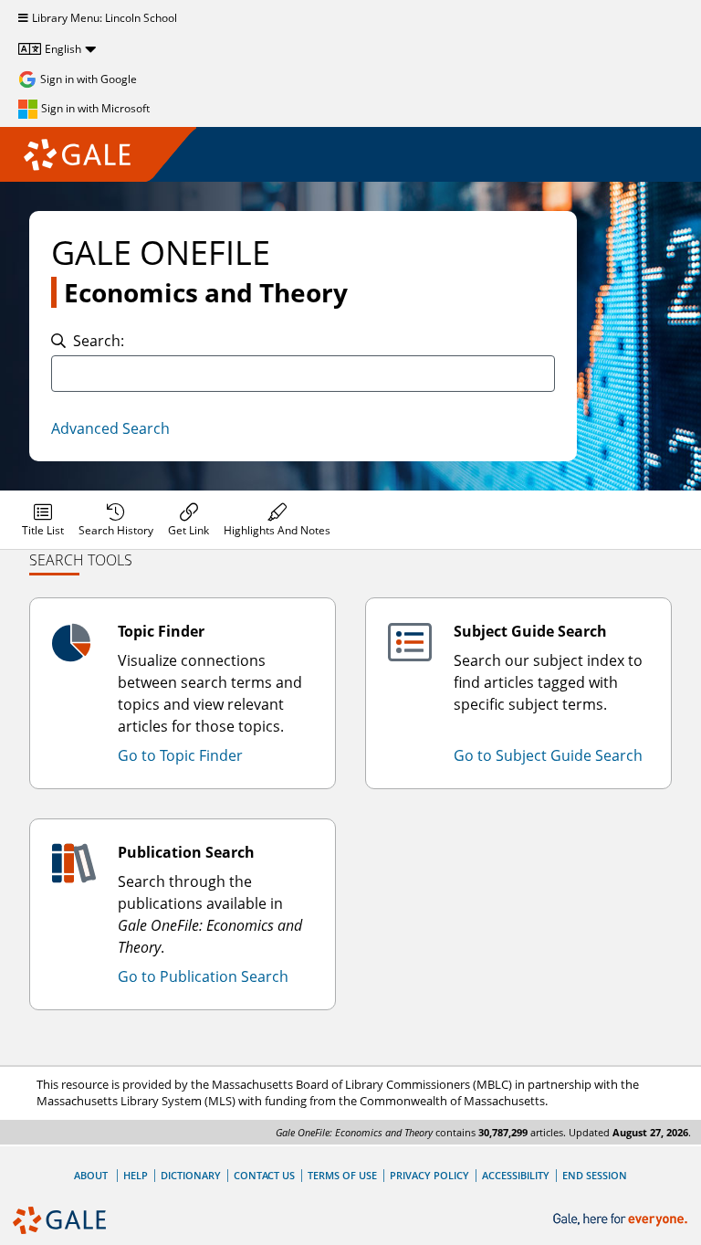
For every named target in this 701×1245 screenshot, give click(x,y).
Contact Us (264, 1175)
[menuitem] (43, 520)
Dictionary (191, 1175)
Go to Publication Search (203, 976)
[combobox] (303, 373)
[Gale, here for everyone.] (622, 1220)
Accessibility (515, 1175)
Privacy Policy (429, 1175)
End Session (594, 1175)
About (91, 1175)
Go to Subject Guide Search (548, 755)
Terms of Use (342, 1175)
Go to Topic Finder (180, 755)
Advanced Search (110, 428)
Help (135, 1175)
